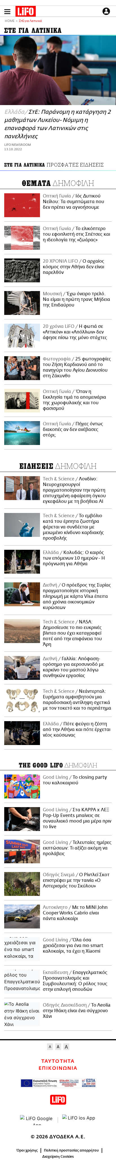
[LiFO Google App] (37, 1120)
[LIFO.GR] (25, 12)
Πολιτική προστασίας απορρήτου (71, 1150)
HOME (9, 21)
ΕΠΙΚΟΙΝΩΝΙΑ (58, 1068)
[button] (7, 11)
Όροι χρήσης (27, 1150)
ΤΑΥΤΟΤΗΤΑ (57, 1061)
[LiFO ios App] (79, 1120)
